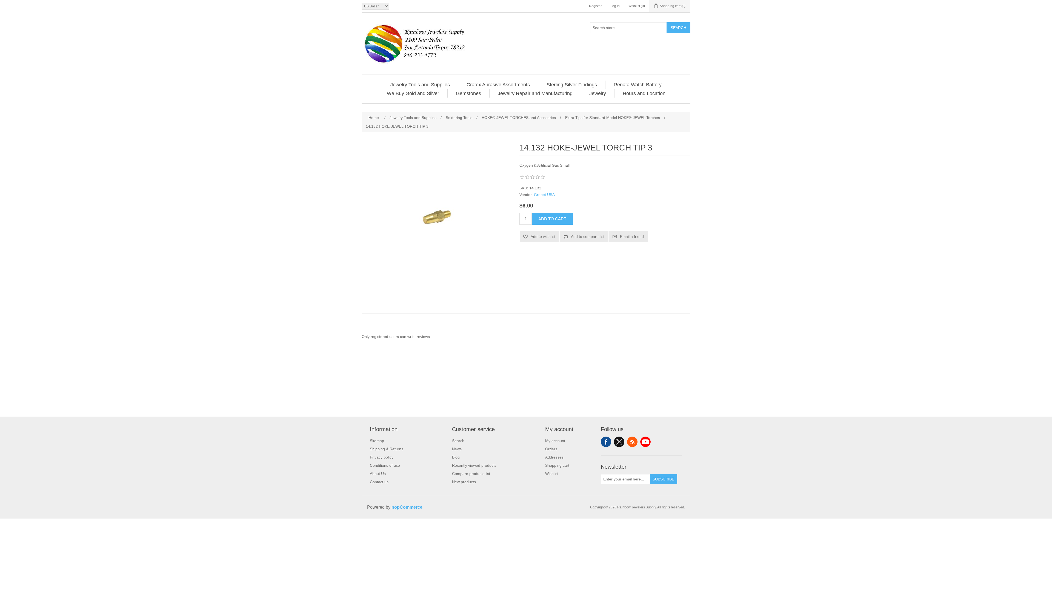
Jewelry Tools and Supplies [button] (420, 84)
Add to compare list (587, 236)
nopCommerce (406, 507)
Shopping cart (557, 465)
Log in (615, 6)
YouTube (645, 442)
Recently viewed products (474, 465)
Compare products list (471, 473)
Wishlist (551, 473)
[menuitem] (420, 85)
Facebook (606, 442)
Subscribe (663, 479)
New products (464, 482)
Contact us (379, 482)
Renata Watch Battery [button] (638, 84)
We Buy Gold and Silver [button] (413, 93)
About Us (378, 473)
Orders (551, 449)
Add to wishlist (543, 236)
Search (678, 27)
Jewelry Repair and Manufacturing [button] (535, 93)
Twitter (619, 442)
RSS (632, 442)
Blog (456, 457)
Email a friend (632, 236)
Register (595, 6)
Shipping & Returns (386, 449)
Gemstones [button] (468, 93)
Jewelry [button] (597, 93)
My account (555, 441)
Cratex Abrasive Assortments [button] (498, 84)
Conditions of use (385, 465)
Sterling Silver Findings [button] (572, 84)
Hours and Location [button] (644, 93)
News (457, 449)
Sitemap (377, 441)
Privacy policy (381, 457)
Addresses (554, 457)
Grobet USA (544, 194)
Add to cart (552, 219)
